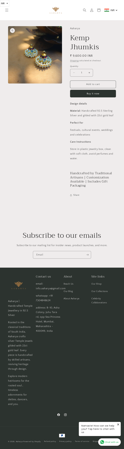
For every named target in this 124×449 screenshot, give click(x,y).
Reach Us (68, 284)
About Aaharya (71, 298)
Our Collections (99, 291)
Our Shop (96, 284)
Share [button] (76, 195)
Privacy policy (65, 441)
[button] (6, 10)
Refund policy (50, 441)
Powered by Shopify (32, 442)
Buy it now (93, 93)
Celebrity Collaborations (99, 300)
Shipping (74, 61)
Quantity (74, 66)
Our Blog (68, 291)
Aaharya (19, 442)
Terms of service (82, 441)
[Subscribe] (87, 255)
